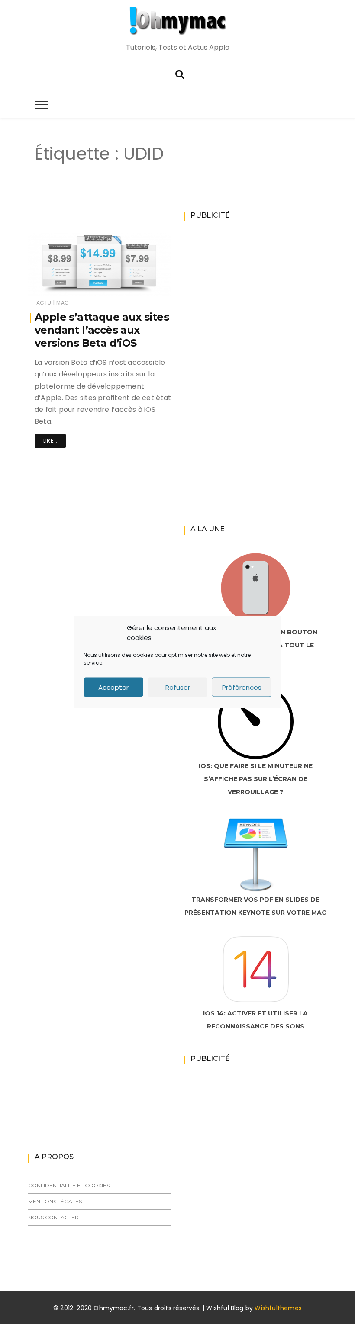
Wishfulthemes (278, 1308)
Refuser (177, 686)
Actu (43, 302)
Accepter (113, 686)
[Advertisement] (179, 206)
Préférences (241, 686)
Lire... (50, 440)
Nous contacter (53, 1217)
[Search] (179, 73)
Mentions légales (55, 1201)
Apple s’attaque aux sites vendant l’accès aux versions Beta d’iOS (102, 330)
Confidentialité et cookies (69, 1185)
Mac (62, 302)
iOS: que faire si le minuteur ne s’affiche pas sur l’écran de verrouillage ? (256, 779)
